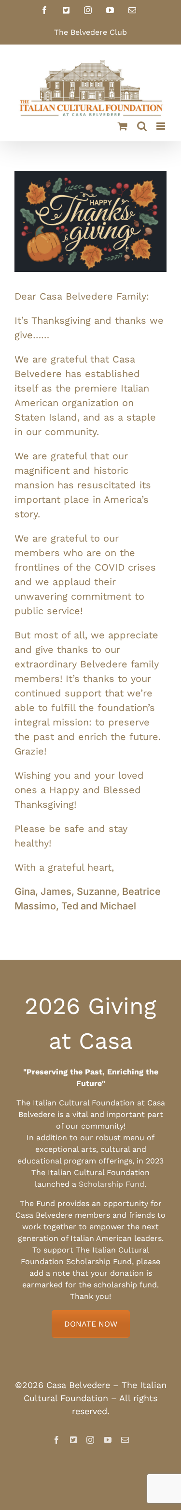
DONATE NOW (90, 1324)
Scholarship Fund (111, 1184)
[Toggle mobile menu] (161, 126)
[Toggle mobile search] (142, 126)
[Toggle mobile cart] (122, 126)
